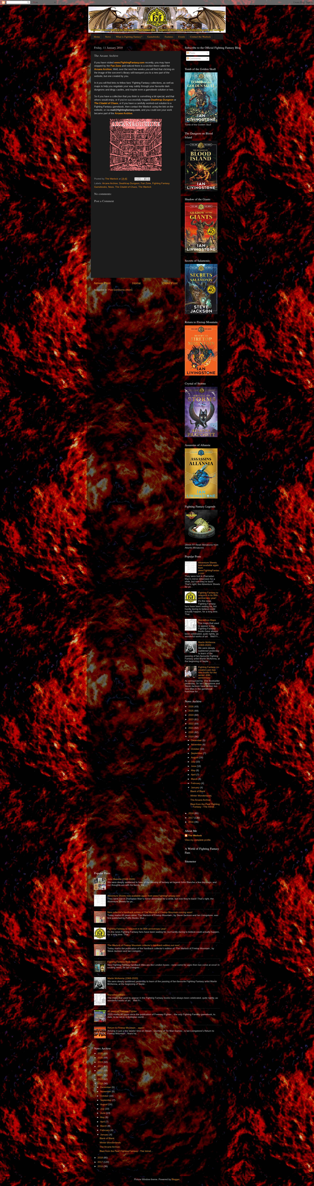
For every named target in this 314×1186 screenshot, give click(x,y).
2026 (191, 706)
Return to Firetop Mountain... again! (125, 1028)
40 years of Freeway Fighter (122, 1011)
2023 (191, 719)
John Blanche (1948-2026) (121, 879)
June (194, 766)
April (193, 774)
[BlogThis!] (139, 179)
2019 (191, 736)
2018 (191, 813)
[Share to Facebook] (145, 179)
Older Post (170, 283)
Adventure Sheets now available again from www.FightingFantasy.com (143, 896)
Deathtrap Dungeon (162, 99)
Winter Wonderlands (200, 795)
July (193, 762)
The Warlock (144, 187)
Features (169, 36)
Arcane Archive (103, 69)
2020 (191, 732)
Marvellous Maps (207, 620)
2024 (191, 715)
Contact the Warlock (200, 36)
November (196, 744)
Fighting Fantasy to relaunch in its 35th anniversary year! (208, 595)
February (196, 783)
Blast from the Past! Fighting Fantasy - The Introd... (205, 805)
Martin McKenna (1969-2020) (206, 643)
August (195, 757)
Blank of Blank (197, 791)
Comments (195, 58)
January (195, 787)
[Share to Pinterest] (148, 179)
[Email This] (136, 179)
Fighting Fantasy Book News (122, 962)
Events (181, 36)
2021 (191, 728)
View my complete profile (198, 840)
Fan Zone (116, 66)
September (197, 753)
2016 (191, 822)
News (108, 36)
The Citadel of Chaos (106, 103)
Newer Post (102, 283)
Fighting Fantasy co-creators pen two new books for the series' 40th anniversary (208, 672)
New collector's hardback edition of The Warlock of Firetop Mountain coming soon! (149, 912)
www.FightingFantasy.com (129, 62)
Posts (192, 53)
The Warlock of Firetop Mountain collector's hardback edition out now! (143, 945)
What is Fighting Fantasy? (129, 36)
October (195, 749)
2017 (191, 818)
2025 (191, 711)
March (194, 779)
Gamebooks (153, 36)
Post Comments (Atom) (120, 290)
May (193, 770)
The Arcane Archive (200, 800)
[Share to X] (142, 179)
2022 (191, 723)
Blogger (175, 1179)
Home (97, 36)
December (196, 740)
